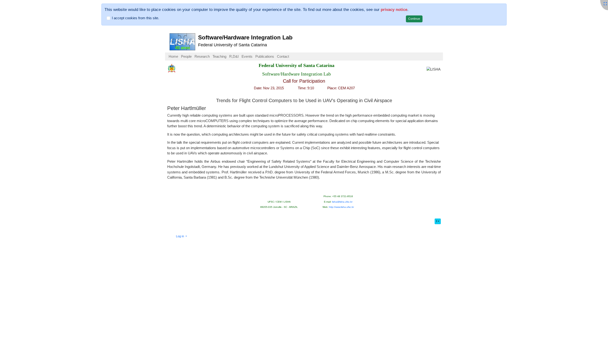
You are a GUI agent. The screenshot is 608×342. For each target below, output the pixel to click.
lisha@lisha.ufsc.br (342, 201)
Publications (264, 56)
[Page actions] (438, 221)
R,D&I (234, 56)
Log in (180, 236)
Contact (283, 56)
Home (173, 56)
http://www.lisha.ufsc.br (341, 207)
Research (202, 56)
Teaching (219, 56)
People (186, 56)
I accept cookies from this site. (135, 18)
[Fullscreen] (605, 4)
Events (247, 56)
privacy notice (394, 9)
